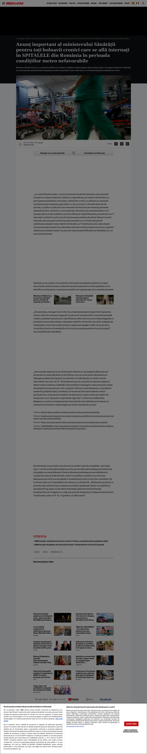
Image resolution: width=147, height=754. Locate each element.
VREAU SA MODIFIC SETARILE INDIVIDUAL (130, 730)
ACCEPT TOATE (131, 724)
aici (45, 738)
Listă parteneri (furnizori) (75, 726)
